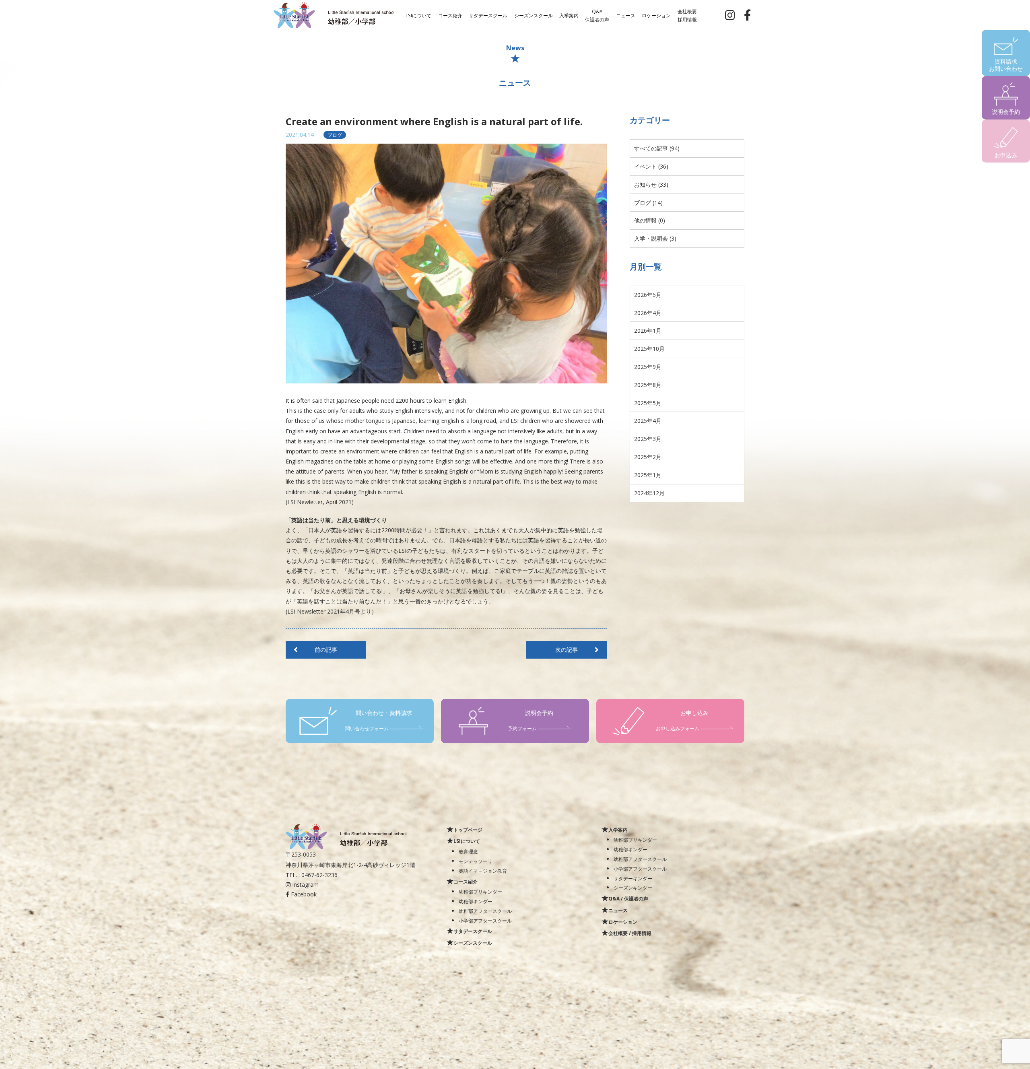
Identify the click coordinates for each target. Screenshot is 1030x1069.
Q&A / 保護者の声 (628, 898)
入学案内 (569, 15)
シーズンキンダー (633, 887)
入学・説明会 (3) (655, 238)
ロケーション (656, 15)
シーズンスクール (533, 15)
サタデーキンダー (633, 878)
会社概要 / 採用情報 (629, 933)
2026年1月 (647, 330)
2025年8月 (647, 385)
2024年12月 (649, 493)
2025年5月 (647, 403)
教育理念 (468, 851)
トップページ (467, 829)
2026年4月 (647, 313)
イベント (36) (651, 166)
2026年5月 (647, 295)
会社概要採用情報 (687, 15)
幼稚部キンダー (475, 901)
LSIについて (418, 15)
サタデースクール (488, 15)
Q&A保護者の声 (597, 15)
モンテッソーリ (475, 861)
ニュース (625, 15)
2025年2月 (647, 457)
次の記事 (566, 649)
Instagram (304, 884)
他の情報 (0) (649, 220)
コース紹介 (450, 15)
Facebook (303, 894)
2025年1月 (647, 475)
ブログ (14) (648, 202)
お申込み (1006, 155)
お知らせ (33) (651, 184)
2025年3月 (647, 439)
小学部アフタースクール (485, 920)
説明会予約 (1006, 111)
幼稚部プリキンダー (480, 891)
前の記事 (326, 649)
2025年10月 (649, 348)
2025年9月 (647, 367)
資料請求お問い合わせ (1006, 65)
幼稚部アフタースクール (485, 911)
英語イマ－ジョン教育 (483, 870)
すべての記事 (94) (657, 148)
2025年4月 (647, 420)
